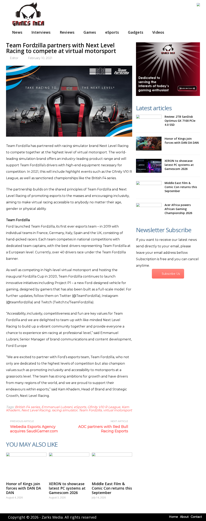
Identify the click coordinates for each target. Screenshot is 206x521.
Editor (14, 58)
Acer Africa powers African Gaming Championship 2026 (178, 209)
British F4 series (27, 407)
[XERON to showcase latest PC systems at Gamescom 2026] (69, 464)
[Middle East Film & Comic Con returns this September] (112, 464)
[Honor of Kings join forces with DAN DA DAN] (26, 464)
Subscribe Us (171, 274)
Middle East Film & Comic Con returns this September (112, 488)
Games (89, 32)
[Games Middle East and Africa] (28, 26)
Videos (158, 32)
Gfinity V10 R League (104, 407)
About (184, 516)
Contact (196, 516)
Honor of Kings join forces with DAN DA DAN (23, 488)
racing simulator (64, 410)
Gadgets (135, 32)
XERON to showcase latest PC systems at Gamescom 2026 (67, 488)
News (17, 32)
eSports (112, 32)
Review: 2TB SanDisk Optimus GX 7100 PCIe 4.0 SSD (180, 121)
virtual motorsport (117, 410)
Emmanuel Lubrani (56, 407)
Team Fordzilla (90, 410)
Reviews (67, 32)
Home (173, 516)
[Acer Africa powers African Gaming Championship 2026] (149, 210)
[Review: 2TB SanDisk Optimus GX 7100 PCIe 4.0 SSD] (149, 122)
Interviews (41, 32)
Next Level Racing (35, 410)
